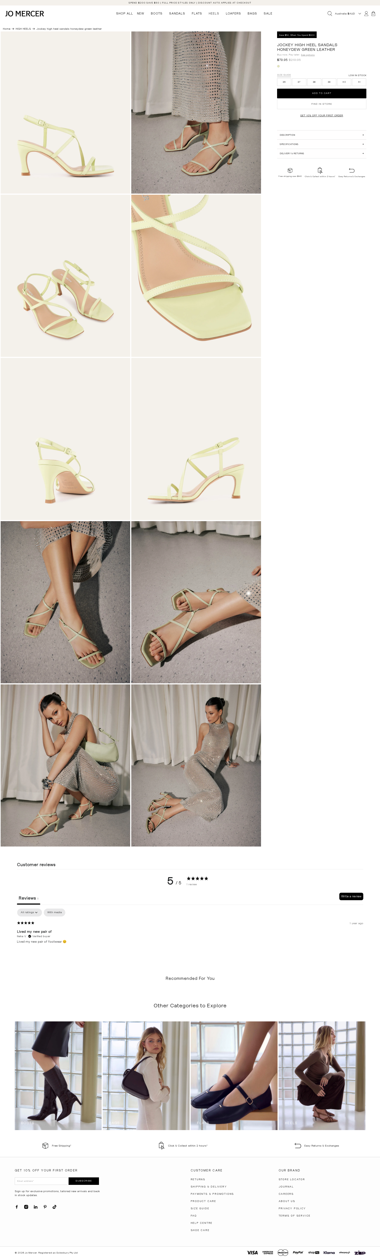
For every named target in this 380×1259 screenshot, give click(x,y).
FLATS (197, 13)
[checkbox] (54, 912)
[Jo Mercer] (25, 13)
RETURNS (198, 1179)
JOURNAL (286, 1186)
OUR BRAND (289, 1170)
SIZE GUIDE (200, 1208)
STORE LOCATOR (292, 1179)
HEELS (214, 13)
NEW (140, 13)
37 (299, 82)
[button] (321, 134)
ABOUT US (287, 1201)
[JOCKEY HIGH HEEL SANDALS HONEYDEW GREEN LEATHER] (65, 112)
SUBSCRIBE (83, 1180)
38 (314, 82)
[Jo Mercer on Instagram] (26, 1208)
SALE (268, 13)
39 (329, 82)
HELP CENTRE (202, 1222)
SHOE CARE (200, 1230)
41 (359, 82)
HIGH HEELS (23, 28)
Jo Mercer (31, 1252)
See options (308, 55)
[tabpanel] (190, 936)
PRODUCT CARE (203, 1201)
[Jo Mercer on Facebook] (17, 1208)
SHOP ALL (124, 13)
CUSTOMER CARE (207, 1170)
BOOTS (157, 13)
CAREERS (286, 1193)
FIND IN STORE (321, 104)
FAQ (194, 1215)
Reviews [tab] (28, 898)
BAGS (252, 13)
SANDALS (177, 13)
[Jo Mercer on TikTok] (55, 1208)
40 (344, 82)
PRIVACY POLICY (292, 1208)
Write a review (351, 896)
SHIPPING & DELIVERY (209, 1186)
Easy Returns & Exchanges (351, 176)
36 (284, 82)
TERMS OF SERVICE (295, 1215)
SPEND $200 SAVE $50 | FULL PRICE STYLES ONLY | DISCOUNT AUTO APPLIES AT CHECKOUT (190, 3)
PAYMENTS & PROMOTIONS (212, 1193)
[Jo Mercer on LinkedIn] (36, 1208)
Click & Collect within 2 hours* (320, 176)
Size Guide (284, 74)
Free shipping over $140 (290, 176)
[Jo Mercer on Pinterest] (45, 1208)
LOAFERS (233, 13)
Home (6, 28)
